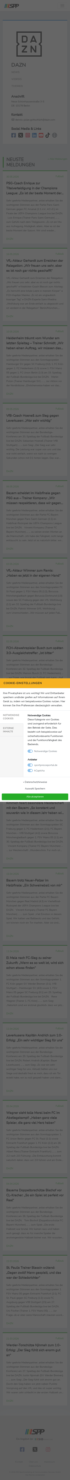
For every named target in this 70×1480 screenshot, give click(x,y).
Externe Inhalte (8, 730)
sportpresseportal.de (45, 765)
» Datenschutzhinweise (35, 782)
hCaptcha (39, 770)
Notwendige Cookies (11, 717)
